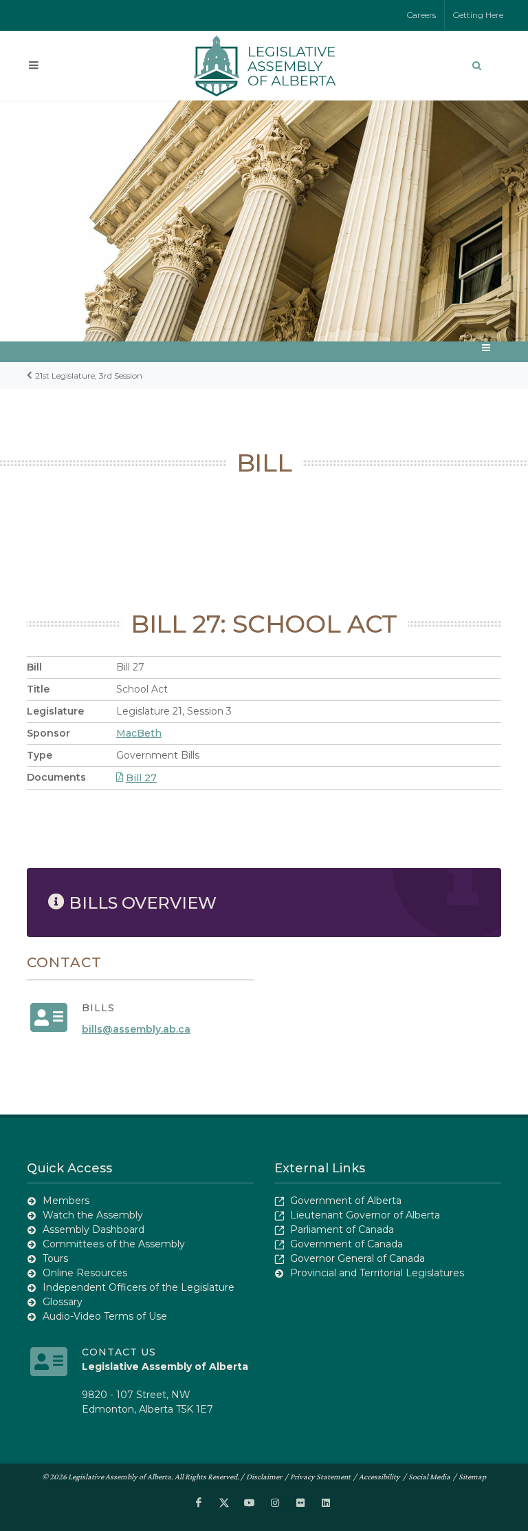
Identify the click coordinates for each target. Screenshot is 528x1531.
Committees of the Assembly (114, 1244)
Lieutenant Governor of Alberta (365, 1215)
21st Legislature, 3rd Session (88, 375)
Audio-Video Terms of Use (105, 1316)
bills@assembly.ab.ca (136, 1029)
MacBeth (139, 733)
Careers (421, 15)
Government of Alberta (346, 1200)
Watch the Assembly (93, 1215)
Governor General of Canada (357, 1258)
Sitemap (472, 1476)
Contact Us (119, 1352)
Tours (55, 1258)
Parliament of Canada (342, 1229)
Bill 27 (141, 778)
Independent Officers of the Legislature (138, 1287)
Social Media (429, 1476)
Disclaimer (264, 1476)
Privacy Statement (320, 1476)
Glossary (62, 1302)
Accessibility (379, 1476)
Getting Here (478, 15)
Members (66, 1200)
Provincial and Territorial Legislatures (377, 1273)
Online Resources (85, 1273)
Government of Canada (346, 1244)
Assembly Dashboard (93, 1229)
